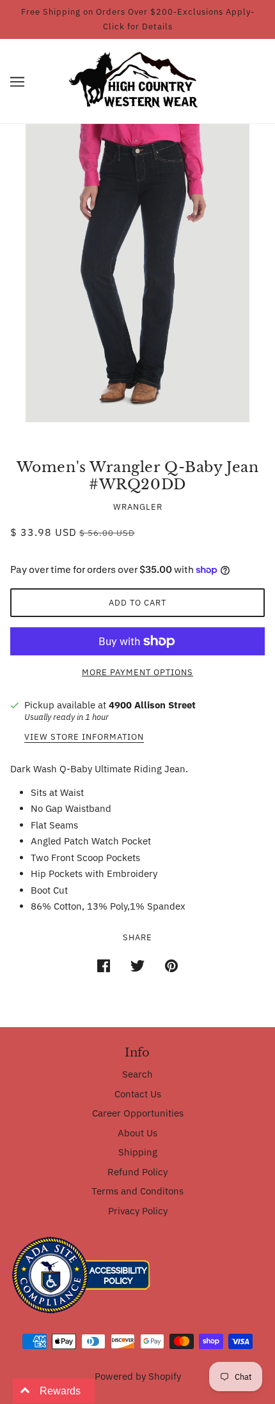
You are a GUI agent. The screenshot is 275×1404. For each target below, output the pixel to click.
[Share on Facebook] (103, 965)
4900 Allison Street (152, 705)
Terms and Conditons (137, 1191)
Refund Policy (137, 1172)
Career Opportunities (138, 1113)
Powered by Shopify (138, 1376)
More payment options (137, 672)
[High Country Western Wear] (137, 80)
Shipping (137, 1152)
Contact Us (137, 1094)
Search (137, 1074)
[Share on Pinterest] (171, 965)
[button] (17, 81)
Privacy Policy (138, 1211)
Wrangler (137, 506)
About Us (137, 1133)
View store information (84, 737)
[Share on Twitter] (137, 965)
